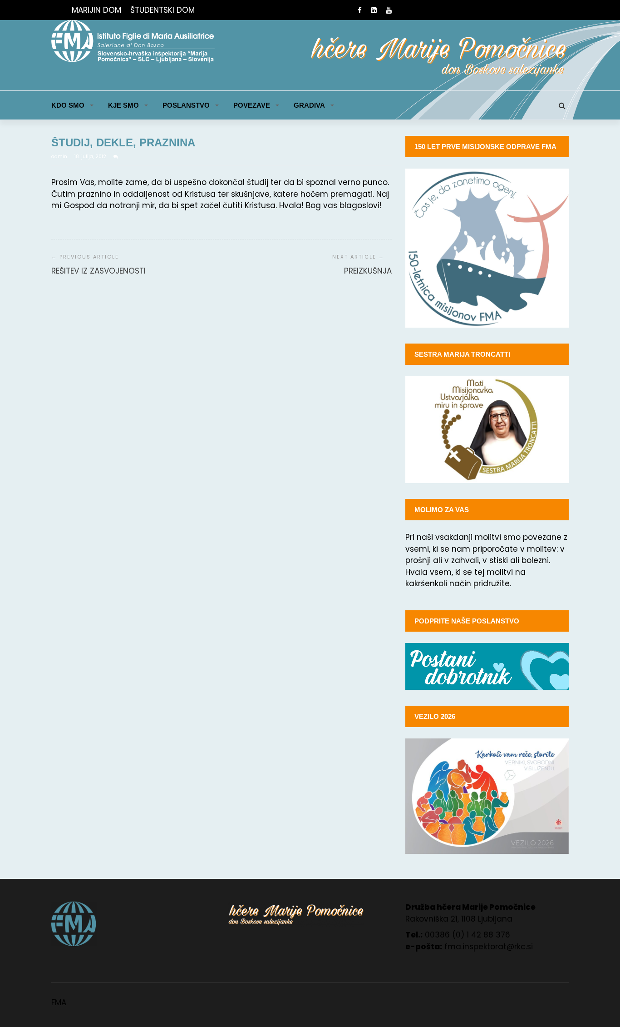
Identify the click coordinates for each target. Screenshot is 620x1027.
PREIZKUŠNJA (368, 270)
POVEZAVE (251, 105)
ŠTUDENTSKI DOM (162, 10)
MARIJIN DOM (96, 10)
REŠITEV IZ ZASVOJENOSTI (98, 270)
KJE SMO (123, 105)
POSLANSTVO (186, 105)
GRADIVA (309, 105)
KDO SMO (67, 105)
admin (60, 156)
